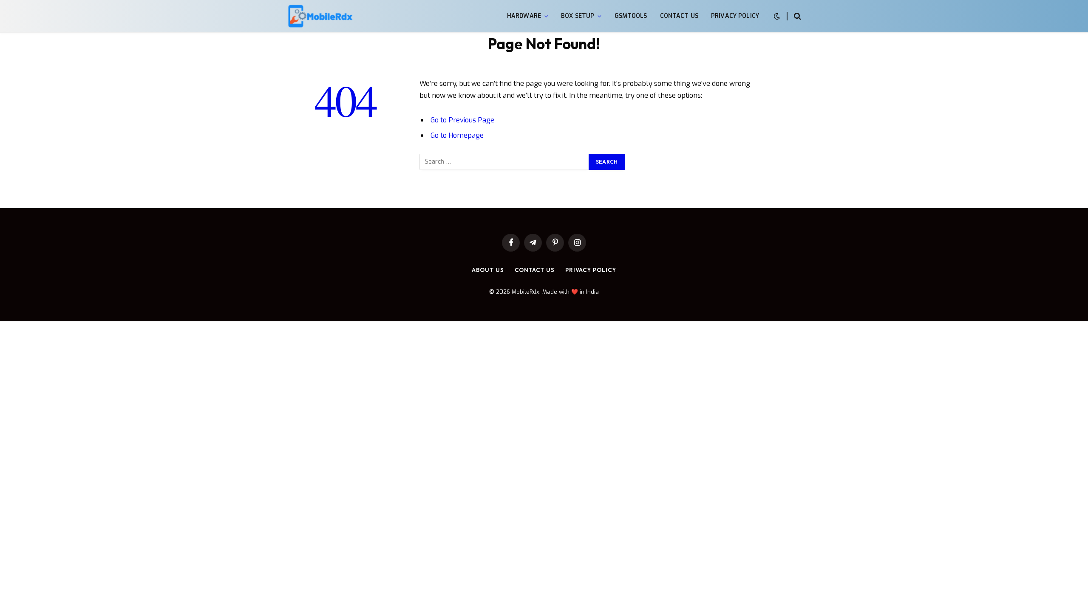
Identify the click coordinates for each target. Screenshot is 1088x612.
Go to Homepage (457, 135)
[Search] (796, 16)
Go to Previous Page (462, 120)
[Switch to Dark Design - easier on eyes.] (777, 16)
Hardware (524, 16)
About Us (488, 269)
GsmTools (631, 16)
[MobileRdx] (320, 16)
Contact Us (679, 16)
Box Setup (577, 16)
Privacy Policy (735, 16)
